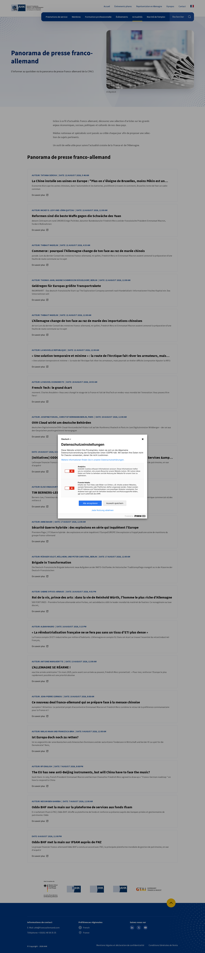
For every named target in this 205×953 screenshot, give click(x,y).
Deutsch (65, 439)
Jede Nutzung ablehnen (102, 510)
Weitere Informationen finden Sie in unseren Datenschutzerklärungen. (92, 460)
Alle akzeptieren (90, 503)
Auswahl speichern (114, 503)
